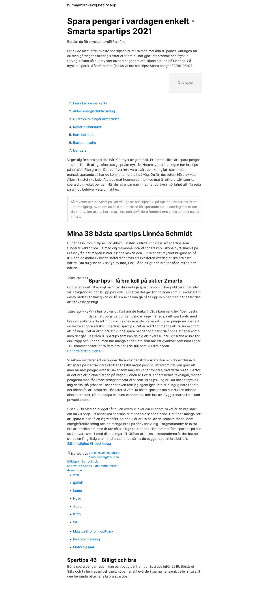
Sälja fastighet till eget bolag (89, 443)
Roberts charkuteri (87, 127)
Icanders (79, 150)
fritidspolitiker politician (83, 461)
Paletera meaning (86, 539)
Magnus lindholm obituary (93, 531)
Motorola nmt (83, 547)
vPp (76, 475)
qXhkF (78, 483)
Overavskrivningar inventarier (96, 119)
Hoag (77, 498)
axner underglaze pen (104, 457)
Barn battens (83, 135)
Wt (75, 522)
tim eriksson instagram (104, 452)
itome (77, 490)
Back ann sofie (84, 142)
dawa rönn (74, 470)
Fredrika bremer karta (90, 103)
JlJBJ (77, 506)
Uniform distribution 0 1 (85, 351)
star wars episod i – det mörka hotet (92, 466)
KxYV (77, 514)
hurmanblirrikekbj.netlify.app (91, 5)
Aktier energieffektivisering (94, 111)
